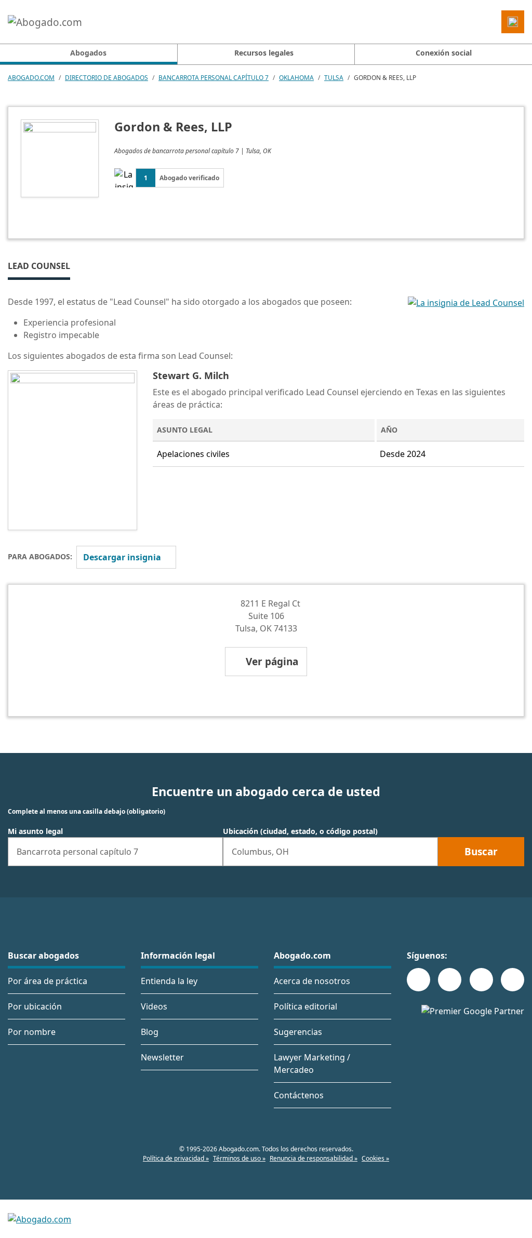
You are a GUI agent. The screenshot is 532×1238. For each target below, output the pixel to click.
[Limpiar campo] (210, 851)
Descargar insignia (122, 557)
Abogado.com (31, 77)
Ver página (272, 661)
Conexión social (444, 53)
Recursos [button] (264, 53)
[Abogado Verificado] (466, 332)
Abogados (123, 52)
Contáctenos (299, 1095)
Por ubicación (35, 1006)
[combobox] (115, 851)
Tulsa (333, 77)
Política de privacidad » (176, 1158)
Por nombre (32, 1032)
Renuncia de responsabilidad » (313, 1158)
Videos (154, 1006)
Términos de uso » (239, 1158)
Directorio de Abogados (106, 77)
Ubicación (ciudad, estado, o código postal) (300, 831)
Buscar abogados (43, 955)
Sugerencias (298, 1032)
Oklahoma (296, 77)
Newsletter (162, 1057)
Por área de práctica (47, 981)
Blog (149, 1032)
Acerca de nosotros (312, 981)
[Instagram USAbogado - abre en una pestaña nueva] (449, 979)
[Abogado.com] (45, 22)
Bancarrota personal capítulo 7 (213, 77)
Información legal (178, 955)
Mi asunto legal (35, 831)
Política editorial (305, 1006)
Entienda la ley (169, 981)
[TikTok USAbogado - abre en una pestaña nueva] (481, 979)
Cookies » (375, 1158)
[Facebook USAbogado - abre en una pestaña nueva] (418, 979)
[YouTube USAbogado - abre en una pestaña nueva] (512, 979)
